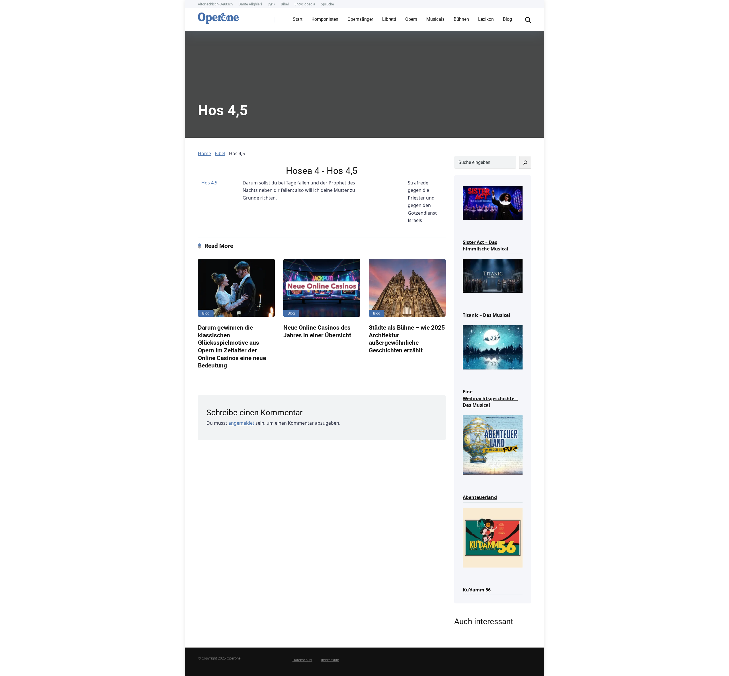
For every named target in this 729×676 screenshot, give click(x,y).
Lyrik (271, 4)
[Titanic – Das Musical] (493, 275)
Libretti (389, 19)
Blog (507, 19)
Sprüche (327, 4)
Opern (411, 19)
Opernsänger (360, 19)
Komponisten (325, 19)
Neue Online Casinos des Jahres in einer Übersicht (317, 331)
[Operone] (218, 17)
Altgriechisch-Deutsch (215, 4)
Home (204, 153)
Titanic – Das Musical (486, 315)
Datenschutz (302, 659)
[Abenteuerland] (493, 444)
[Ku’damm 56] (493, 537)
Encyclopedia (304, 4)
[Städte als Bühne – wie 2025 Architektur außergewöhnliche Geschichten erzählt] (407, 288)
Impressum (330, 659)
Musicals (435, 19)
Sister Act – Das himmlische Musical (485, 245)
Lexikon (486, 19)
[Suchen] (525, 162)
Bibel (285, 4)
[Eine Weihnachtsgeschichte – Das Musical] (493, 347)
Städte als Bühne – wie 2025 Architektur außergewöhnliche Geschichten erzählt (407, 339)
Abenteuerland (480, 497)
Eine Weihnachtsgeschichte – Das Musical (490, 398)
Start (297, 19)
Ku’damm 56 (477, 590)
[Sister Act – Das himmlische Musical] (493, 202)
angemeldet (241, 423)
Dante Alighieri (250, 4)
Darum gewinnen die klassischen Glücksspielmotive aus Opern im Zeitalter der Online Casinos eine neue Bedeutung (232, 346)
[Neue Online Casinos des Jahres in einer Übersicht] (321, 288)
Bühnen (461, 19)
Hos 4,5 (209, 183)
